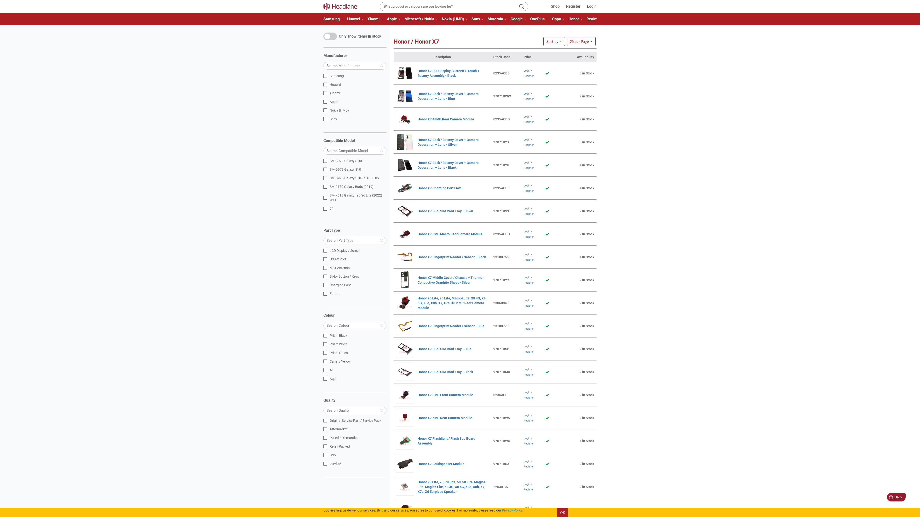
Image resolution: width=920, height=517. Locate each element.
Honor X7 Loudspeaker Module (441, 464)
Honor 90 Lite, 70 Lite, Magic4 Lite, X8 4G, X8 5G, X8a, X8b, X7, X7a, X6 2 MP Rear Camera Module (452, 303)
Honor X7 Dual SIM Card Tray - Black (445, 372)
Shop (555, 6)
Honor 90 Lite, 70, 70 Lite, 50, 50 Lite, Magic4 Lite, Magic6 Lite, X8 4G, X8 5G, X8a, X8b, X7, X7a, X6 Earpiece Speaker (451, 487)
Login (592, 6)
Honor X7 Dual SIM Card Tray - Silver (445, 211)
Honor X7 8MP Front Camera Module (445, 395)
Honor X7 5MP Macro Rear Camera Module (450, 234)
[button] (581, 41)
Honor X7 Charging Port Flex (439, 188)
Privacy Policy (512, 510)
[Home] (343, 6)
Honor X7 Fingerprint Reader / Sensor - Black (452, 257)
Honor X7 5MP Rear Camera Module (445, 418)
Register (573, 6)
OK (562, 512)
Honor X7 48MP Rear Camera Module (446, 119)
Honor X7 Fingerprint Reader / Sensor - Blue (451, 326)
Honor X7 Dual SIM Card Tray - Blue (445, 349)
